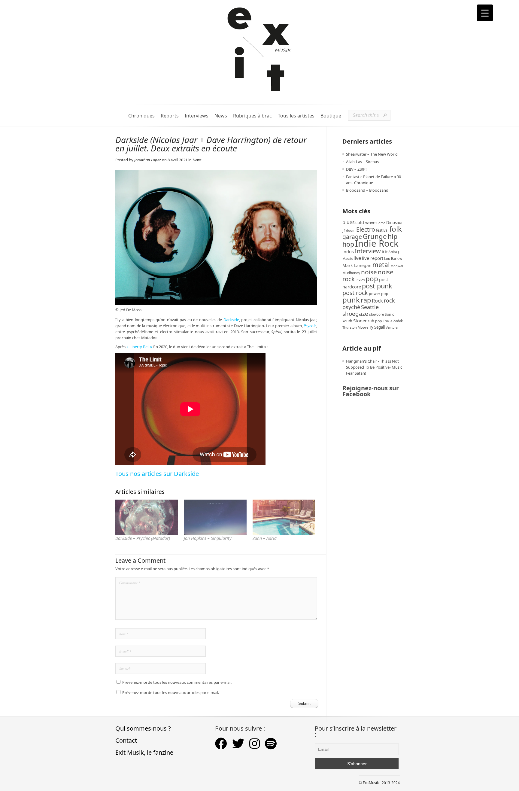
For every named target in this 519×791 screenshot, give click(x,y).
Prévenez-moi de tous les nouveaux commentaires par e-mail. (177, 682)
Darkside (231, 319)
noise (369, 272)
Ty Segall (377, 327)
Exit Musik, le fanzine (144, 752)
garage (352, 237)
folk (395, 229)
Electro (365, 229)
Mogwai (396, 265)
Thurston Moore (355, 327)
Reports (170, 116)
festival (382, 230)
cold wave (365, 222)
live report (372, 258)
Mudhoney (351, 272)
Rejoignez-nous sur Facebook (370, 391)
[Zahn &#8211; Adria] (284, 517)
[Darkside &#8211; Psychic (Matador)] (146, 517)
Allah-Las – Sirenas (362, 161)
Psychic (310, 325)
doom (350, 230)
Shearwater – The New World (372, 154)
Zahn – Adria (265, 538)
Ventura (392, 327)
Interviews (196, 116)
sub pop (375, 321)
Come (380, 223)
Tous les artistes (296, 116)
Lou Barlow (393, 258)
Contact (126, 740)
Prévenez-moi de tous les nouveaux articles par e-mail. (170, 692)
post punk (377, 285)
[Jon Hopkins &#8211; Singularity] (215, 517)
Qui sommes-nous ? (143, 728)
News (220, 116)
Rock (377, 300)
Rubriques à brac (252, 116)
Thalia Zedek (393, 321)
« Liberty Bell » (139, 346)
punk (351, 300)
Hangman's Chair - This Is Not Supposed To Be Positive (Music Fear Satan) (374, 367)
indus (348, 251)
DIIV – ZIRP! (356, 169)
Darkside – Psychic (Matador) (142, 538)
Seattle (370, 307)
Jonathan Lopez (147, 160)
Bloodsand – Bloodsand (367, 190)
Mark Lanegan (357, 265)
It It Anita (389, 251)
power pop (378, 293)
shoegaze (355, 313)
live (357, 257)
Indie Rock (377, 243)
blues (348, 222)
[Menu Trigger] (485, 13)
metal (381, 264)
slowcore (376, 314)
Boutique (330, 116)
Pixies (360, 280)
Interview (368, 251)
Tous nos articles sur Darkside (157, 474)
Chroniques (141, 116)
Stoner (360, 321)
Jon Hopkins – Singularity (208, 538)
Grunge (375, 236)
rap (366, 300)
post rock (355, 293)
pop (372, 278)
